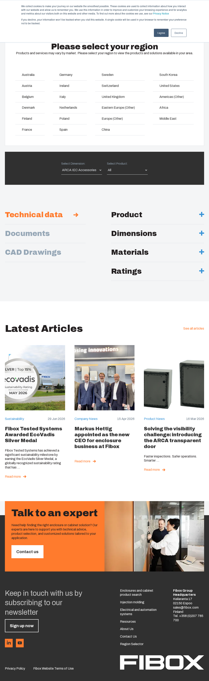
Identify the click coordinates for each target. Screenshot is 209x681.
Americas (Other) (171, 97)
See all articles (193, 328)
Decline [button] (179, 32)
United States (169, 85)
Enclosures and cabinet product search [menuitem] (136, 593)
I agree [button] (161, 32)
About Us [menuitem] (126, 629)
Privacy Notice (161, 13)
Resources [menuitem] (128, 621)
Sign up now (22, 625)
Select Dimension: (73, 163)
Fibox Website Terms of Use (53, 668)
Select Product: (117, 163)
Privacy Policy (15, 668)
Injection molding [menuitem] (132, 602)
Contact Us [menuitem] (128, 636)
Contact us (27, 551)
